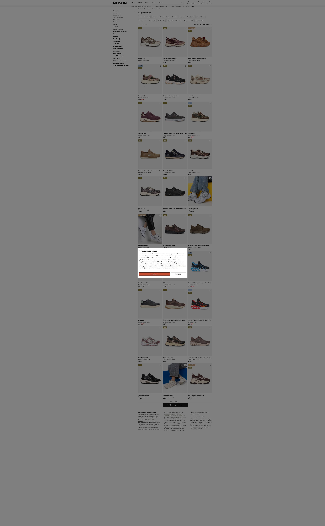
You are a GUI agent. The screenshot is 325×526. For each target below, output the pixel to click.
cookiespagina (181, 266)
